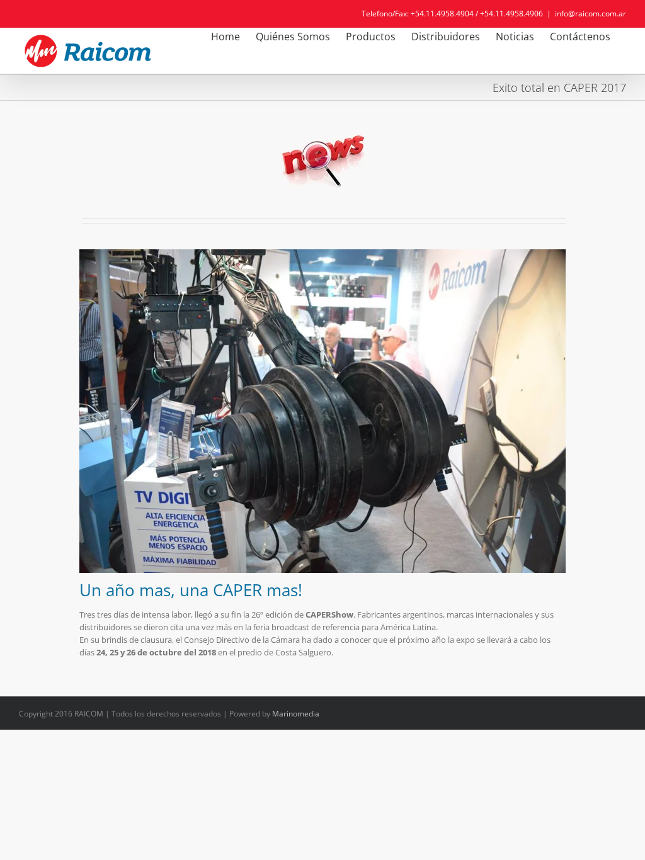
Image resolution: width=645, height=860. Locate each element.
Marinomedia (295, 713)
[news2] (322, 129)
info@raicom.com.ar (590, 13)
